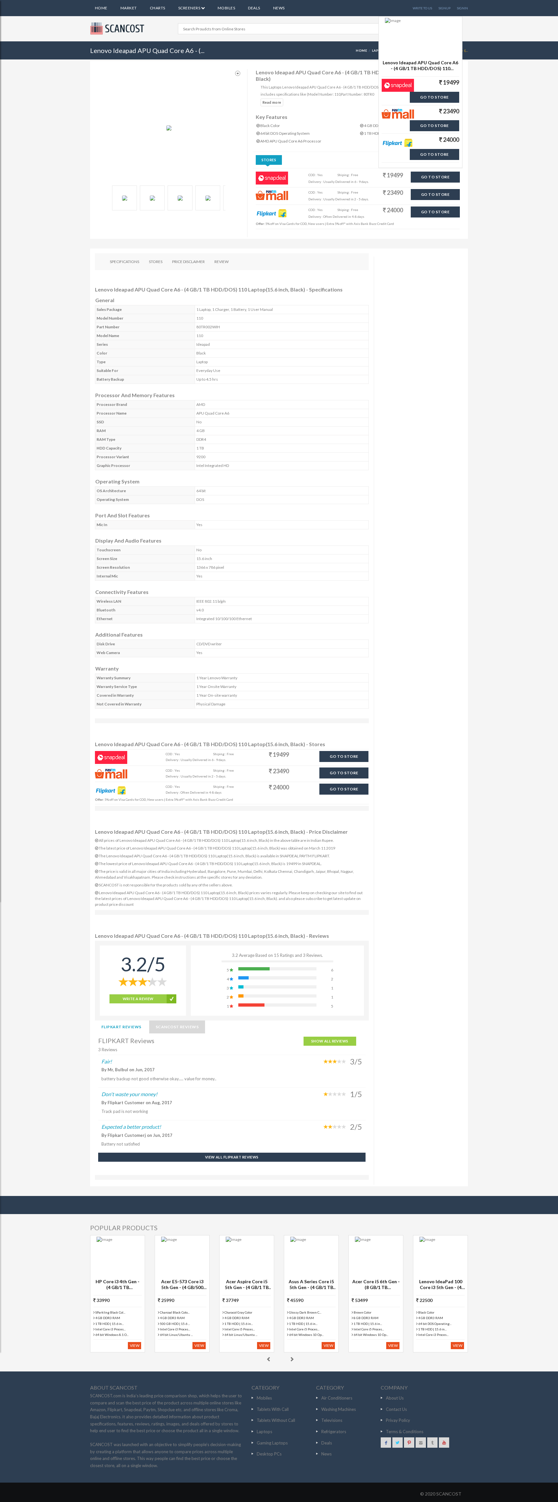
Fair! (106, 1061)
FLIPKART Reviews (121, 1026)
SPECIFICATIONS (124, 261)
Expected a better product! (131, 1127)
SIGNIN (462, 8)
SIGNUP (444, 8)
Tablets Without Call (276, 1420)
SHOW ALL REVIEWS (329, 1041)
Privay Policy (398, 1420)
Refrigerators (333, 1431)
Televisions (331, 1420)
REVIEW (221, 261)
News (279, 7)
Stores (269, 160)
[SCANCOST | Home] (118, 28)
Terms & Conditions (404, 1431)
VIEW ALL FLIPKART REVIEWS (232, 1157)
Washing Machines (338, 1409)
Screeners (189, 7)
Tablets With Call (273, 1409)
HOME (361, 50)
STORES (155, 261)
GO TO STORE (435, 177)
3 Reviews (107, 1049)
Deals (254, 7)
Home (101, 7)
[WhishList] (237, 73)
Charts (157, 7)
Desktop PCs (269, 1453)
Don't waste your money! (129, 1094)
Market (128, 7)
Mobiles (226, 7)
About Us (395, 1398)
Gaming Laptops (272, 1442)
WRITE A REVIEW (138, 999)
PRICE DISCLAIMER (188, 261)
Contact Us (396, 1409)
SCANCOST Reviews (177, 1026)
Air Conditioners (336, 1398)
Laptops (264, 1431)
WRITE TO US (422, 8)
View (135, 1345)
